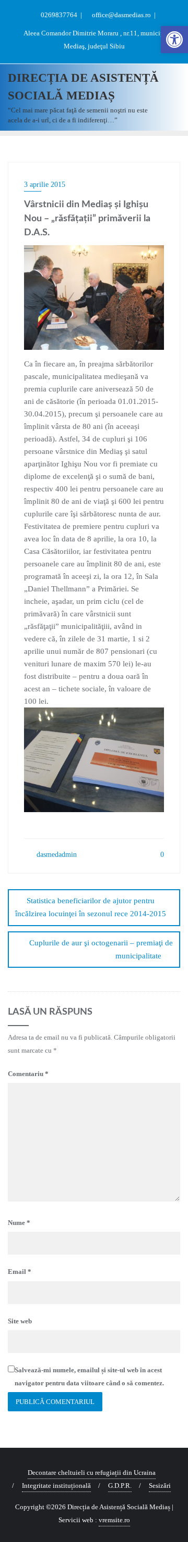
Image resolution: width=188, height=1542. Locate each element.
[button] (174, 39)
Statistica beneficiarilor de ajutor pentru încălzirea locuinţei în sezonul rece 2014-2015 (90, 907)
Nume (19, 1223)
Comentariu (28, 1074)
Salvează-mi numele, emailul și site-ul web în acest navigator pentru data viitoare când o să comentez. (89, 1376)
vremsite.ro (114, 1520)
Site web (20, 1321)
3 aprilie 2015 (44, 184)
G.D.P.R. (120, 1485)
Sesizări (160, 1485)
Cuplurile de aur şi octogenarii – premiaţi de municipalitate (101, 949)
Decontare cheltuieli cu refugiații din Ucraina (92, 1472)
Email (19, 1271)
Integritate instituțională (56, 1485)
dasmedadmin (55, 854)
